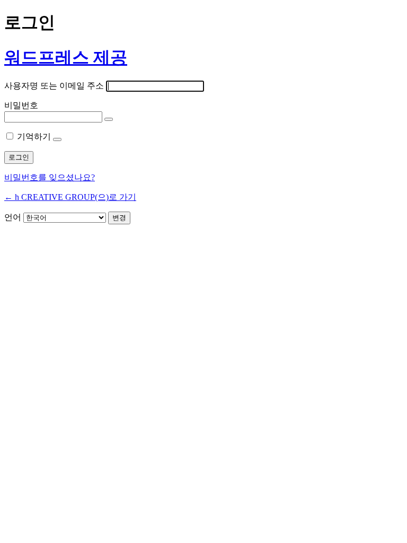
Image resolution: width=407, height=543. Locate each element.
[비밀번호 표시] (108, 119)
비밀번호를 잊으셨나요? (49, 177)
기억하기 (34, 136)
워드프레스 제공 (65, 57)
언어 (12, 217)
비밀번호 (21, 105)
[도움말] (57, 139)
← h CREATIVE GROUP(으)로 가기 (70, 197)
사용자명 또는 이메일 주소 (54, 85)
